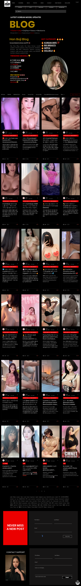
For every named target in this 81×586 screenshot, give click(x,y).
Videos (20, 33)
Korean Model (34, 507)
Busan (30, 505)
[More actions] (18, 132)
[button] (49, 2)
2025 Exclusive (34, 503)
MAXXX (32, 33)
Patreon (33, 30)
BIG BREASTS (50, 45)
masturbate (51, 499)
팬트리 (11, 505)
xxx (15, 499)
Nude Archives (26, 33)
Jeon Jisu (67, 505)
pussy (45, 497)
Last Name (56, 519)
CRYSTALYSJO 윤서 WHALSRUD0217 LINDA (10, 135)
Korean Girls (14, 33)
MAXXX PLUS (17, 94)
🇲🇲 (17, 82)
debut (43, 499)
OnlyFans (26, 30)
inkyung (56, 499)
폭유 (39, 505)
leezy (31, 501)
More (62, 94)
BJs (17, 503)
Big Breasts (34, 505)
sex (17, 499)
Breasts (49, 505)
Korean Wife (39, 94)
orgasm (27, 501)
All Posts (3, 94)
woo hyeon (35, 501)
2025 (14, 503)
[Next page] (44, 491)
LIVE (24, 463)
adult (11, 497)
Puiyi (57, 505)
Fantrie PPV (40, 507)
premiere (33, 499)
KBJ (63, 501)
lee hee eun (25, 505)
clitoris (60, 505)
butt (16, 501)
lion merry (25, 507)
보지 (41, 505)
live (51, 501)
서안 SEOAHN (14, 64)
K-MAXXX (45, 505)
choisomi (60, 503)
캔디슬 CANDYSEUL (15, 70)
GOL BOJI (48, 50)
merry (11, 507)
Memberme (41, 30)
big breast (32, 497)
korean (64, 503)
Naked (20, 503)
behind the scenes (50, 497)
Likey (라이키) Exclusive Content (51, 94)
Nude (68, 503)
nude (25, 497)
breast (28, 497)
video (22, 497)
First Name (37, 519)
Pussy (15, 507)
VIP (53, 507)
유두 (53, 503)
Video (11, 503)
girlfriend (44, 501)
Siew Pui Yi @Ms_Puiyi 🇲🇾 (18, 80)
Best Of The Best (44, 503)
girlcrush (15, 505)
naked (56, 497)
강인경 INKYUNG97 (15, 66)
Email (36, 528)
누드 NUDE (5, 463)
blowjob (23, 501)
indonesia (49, 507)
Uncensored (61, 499)
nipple (37, 497)
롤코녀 (20, 507)
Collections (37, 33)
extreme (12, 499)
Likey (19, 30)
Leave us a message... (40, 567)
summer (53, 505)
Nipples (29, 507)
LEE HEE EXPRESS (64, 497)
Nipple (45, 507)
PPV (64, 463)
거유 (50, 503)
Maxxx (14, 497)
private (18, 497)
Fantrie (14, 30)
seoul (29, 499)
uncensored (38, 499)
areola (29, 503)
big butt (48, 501)
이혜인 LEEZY (14, 71)
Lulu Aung (13, 82)
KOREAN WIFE (50, 42)
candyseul (67, 499)
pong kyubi (24, 503)
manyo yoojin (55, 501)
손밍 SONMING (14, 68)
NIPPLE (47, 48)
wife (11, 501)
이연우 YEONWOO (15, 62)
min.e (39, 503)
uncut (60, 501)
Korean (23, 94)
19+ (59, 497)
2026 (14, 501)
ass (17, 507)
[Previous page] (36, 491)
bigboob (41, 497)
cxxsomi (56, 503)
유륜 (64, 505)
